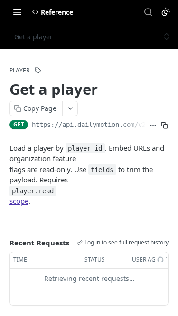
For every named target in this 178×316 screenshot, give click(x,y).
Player (19, 70)
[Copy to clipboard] (164, 125)
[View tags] (38, 70)
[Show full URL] (153, 125)
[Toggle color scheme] (165, 11)
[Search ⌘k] (148, 11)
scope (18, 201)
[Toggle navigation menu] (17, 11)
